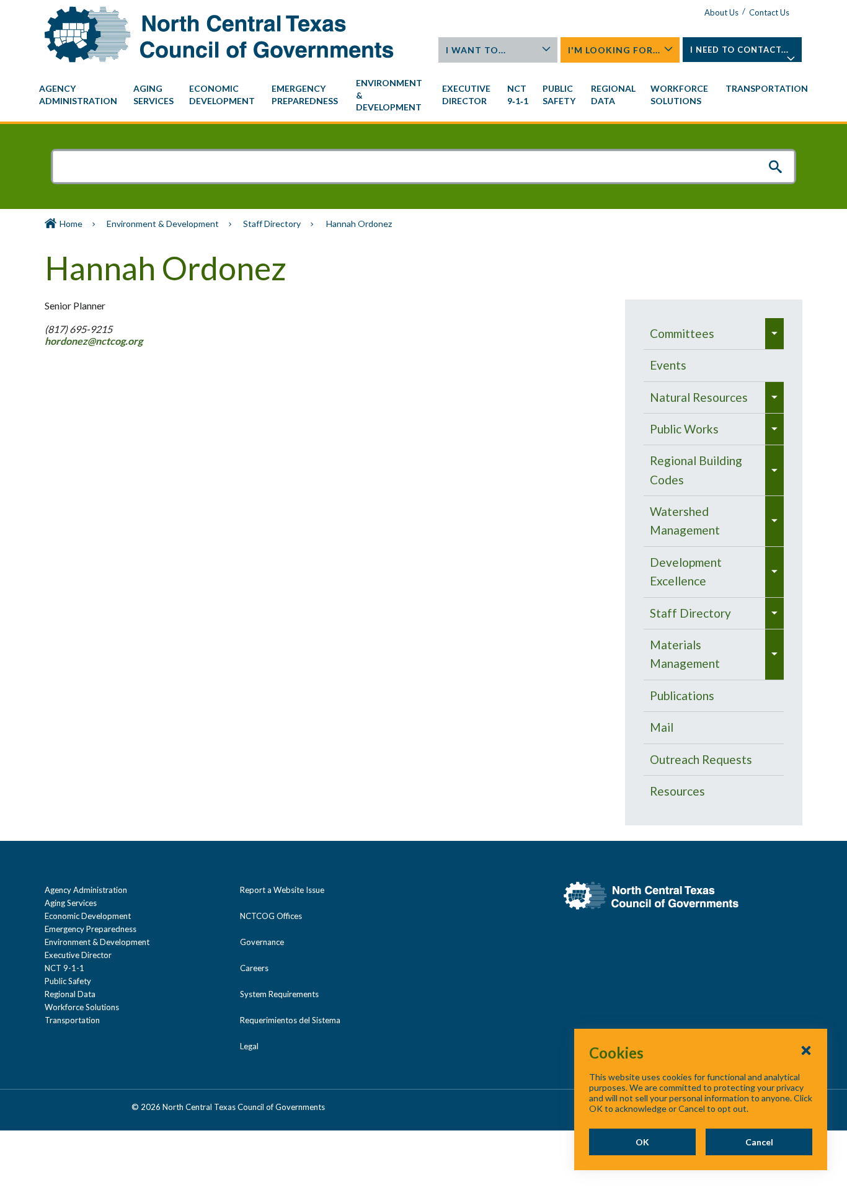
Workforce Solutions (82, 1007)
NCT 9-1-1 (64, 968)
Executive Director (78, 955)
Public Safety (68, 981)
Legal (249, 1046)
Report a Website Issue (282, 890)
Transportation (72, 1020)
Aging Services (71, 903)
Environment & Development (163, 223)
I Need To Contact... (739, 50)
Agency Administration (86, 890)
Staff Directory (272, 223)
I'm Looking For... (614, 50)
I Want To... (476, 50)
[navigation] (423, 95)
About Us (721, 12)
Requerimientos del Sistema (290, 1020)
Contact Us (769, 12)
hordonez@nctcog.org (94, 341)
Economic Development (88, 916)
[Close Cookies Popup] (806, 1050)
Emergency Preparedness (90, 929)
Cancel (759, 1142)
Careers (254, 968)
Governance (262, 942)
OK (642, 1142)
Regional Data (70, 994)
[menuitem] (80, 94)
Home (71, 223)
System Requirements (279, 994)
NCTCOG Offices (271, 916)
